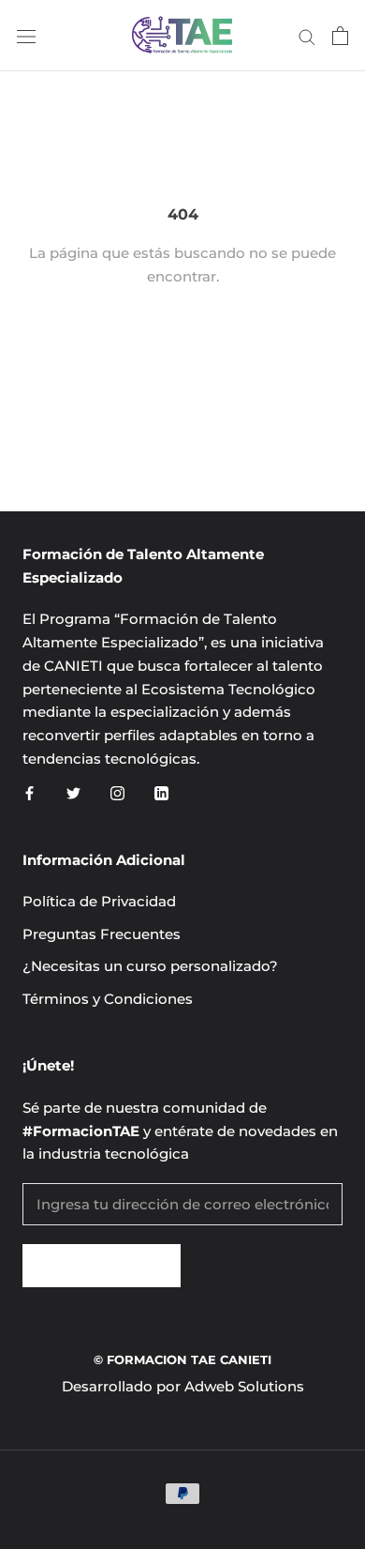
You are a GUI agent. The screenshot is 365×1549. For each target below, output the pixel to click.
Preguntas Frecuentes (101, 934)
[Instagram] (117, 793)
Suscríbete (101, 1265)
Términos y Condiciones (107, 999)
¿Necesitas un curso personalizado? (150, 966)
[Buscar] (307, 35)
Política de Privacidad (99, 901)
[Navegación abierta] (26, 35)
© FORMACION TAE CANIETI (182, 1359)
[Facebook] (29, 793)
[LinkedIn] (161, 793)
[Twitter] (73, 793)
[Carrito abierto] (340, 35)
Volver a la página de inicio (182, 351)
